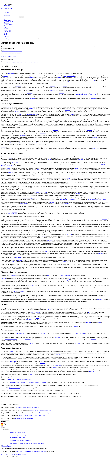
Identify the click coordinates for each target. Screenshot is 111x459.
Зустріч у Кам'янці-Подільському (45, 413)
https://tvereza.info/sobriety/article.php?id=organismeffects (31, 451)
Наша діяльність (8, 21)
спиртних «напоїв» (69, 76)
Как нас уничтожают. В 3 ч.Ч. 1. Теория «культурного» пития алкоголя (28, 382)
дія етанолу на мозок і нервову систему (86, 94)
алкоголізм (42, 333)
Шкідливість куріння (10, 25)
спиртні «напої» (12, 213)
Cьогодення (7, 20)
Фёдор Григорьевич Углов (17, 437)
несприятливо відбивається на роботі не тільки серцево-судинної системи (21, 142)
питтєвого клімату (74, 199)
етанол (59, 77)
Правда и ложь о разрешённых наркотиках (19, 379)
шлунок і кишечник (32, 114)
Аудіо (5, 34)
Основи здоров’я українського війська (40, 410)
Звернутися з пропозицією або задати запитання (14, 454)
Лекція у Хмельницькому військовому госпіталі (32, 415)
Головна (3, 38)
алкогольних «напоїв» (11, 339)
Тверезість (7, 12)
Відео (5, 14)
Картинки (6, 36)
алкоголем (43, 133)
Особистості (7, 30)
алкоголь (52, 90)
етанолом (92, 80)
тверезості (66, 203)
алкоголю (11, 73)
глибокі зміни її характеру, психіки (96, 199)
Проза (5, 33)
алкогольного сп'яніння (40, 192)
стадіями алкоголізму (79, 333)
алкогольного (64, 199)
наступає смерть (86, 207)
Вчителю (6, 23)
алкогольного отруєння (28, 198)
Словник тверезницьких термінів (19, 435)
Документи (7, 15)
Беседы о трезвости (14, 388)
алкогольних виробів (64, 280)
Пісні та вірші (8, 31)
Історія (6, 28)
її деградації (23, 203)
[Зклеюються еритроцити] (8, 56)
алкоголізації (29, 319)
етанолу (5, 76)
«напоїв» (42, 363)
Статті (5, 27)
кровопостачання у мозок (99, 156)
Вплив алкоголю (8, 24)
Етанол (70, 81)
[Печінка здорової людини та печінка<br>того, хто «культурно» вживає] (21, 62)
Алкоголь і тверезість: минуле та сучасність (27, 407)
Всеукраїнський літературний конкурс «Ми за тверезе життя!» (27, 443)
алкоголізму (28, 339)
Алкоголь (3, 147)
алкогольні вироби (65, 275)
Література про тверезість (17, 432)
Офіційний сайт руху (6, 8)
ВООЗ (37, 318)
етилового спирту (36, 312)
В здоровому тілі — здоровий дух (24, 418)
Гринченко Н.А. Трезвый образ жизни (21, 440)
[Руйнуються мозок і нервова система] (11, 51)
